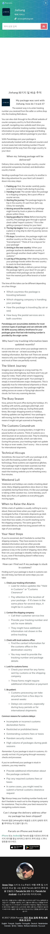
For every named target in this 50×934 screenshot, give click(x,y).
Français (11, 923)
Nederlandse (43, 923)
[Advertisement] (25, 63)
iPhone (5, 835)
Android (16, 835)
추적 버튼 (43, 917)
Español (18, 923)
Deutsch (34, 923)
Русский (41, 926)
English (4, 923)
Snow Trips (7, 884)
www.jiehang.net (25, 18)
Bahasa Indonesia (30, 926)
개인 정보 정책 (31, 917)
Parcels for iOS (23, 891)
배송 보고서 (25, 920)
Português (26, 923)
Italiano (20, 926)
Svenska (7, 926)
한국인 (14, 926)
